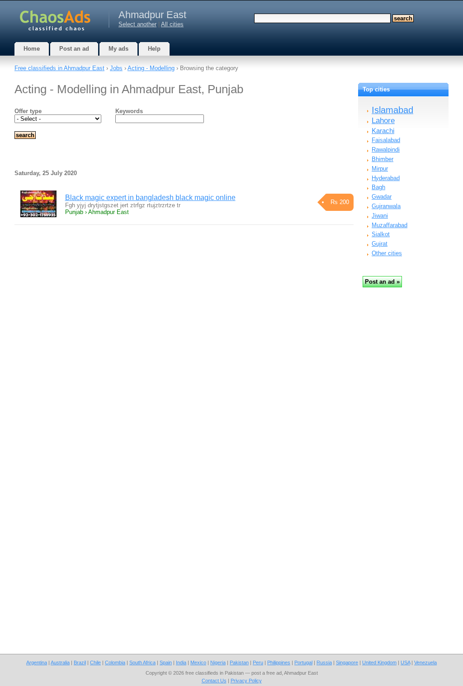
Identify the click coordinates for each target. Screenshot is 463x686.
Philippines (278, 662)
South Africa (142, 662)
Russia (324, 662)
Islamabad (392, 110)
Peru (258, 662)
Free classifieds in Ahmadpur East (59, 68)
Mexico (198, 662)
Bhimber (382, 159)
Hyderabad (386, 178)
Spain (166, 662)
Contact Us (214, 680)
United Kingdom (379, 662)
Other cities (387, 253)
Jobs (116, 68)
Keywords (129, 111)
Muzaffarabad (389, 225)
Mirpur (380, 168)
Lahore (383, 120)
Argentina (36, 662)
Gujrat (379, 243)
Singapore (347, 662)
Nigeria (218, 662)
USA (405, 662)
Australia (60, 662)
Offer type (28, 111)
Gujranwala (386, 206)
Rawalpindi (386, 149)
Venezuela (425, 662)
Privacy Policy (246, 680)
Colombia (115, 662)
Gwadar (382, 196)
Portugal (303, 662)
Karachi (383, 130)
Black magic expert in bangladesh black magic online (150, 197)
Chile (95, 662)
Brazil (80, 662)
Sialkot (381, 234)
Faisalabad (386, 140)
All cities (172, 24)
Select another (137, 24)
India (181, 662)
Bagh (378, 187)
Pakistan (239, 662)
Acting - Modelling (151, 68)
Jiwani (380, 215)
